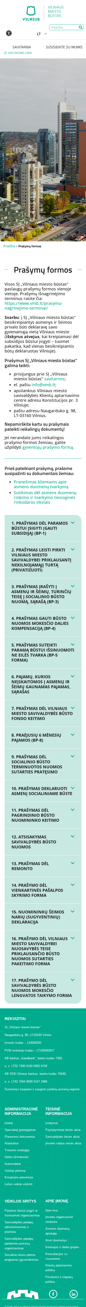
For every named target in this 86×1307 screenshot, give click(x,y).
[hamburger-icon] (78, 34)
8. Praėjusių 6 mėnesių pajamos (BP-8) (36, 737)
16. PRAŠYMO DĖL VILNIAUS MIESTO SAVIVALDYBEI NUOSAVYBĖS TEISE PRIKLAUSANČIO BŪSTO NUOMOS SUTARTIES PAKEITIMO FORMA (39, 951)
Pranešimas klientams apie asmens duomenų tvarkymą (41, 484)
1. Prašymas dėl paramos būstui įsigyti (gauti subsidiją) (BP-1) (39, 528)
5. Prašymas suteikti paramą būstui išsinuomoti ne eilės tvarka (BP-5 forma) (42, 652)
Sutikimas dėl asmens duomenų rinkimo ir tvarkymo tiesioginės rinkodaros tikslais (45, 497)
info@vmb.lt (43, 384)
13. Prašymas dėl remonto (30, 866)
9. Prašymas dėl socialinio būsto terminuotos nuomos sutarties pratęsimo (36, 764)
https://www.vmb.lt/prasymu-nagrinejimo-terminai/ (34, 305)
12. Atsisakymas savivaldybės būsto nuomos (33, 842)
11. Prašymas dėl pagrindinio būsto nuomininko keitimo (35, 815)
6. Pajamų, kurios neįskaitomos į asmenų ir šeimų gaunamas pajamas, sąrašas (40, 684)
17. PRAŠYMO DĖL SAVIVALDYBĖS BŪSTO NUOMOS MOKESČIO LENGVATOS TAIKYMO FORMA (41, 988)
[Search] (80, 27)
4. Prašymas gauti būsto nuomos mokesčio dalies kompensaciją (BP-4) (40, 623)
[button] (43, 528)
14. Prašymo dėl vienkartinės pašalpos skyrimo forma (37, 890)
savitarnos (54, 378)
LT (39, 33)
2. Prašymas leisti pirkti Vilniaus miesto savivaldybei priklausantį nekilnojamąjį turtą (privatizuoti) (41, 560)
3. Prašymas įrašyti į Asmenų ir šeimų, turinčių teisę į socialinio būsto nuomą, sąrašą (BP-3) (41, 594)
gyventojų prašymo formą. (48, 447)
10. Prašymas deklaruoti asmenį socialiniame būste (41, 791)
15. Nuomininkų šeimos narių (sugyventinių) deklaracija (37, 917)
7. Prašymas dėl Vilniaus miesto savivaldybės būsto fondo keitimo (42, 713)
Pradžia (9, 246)
